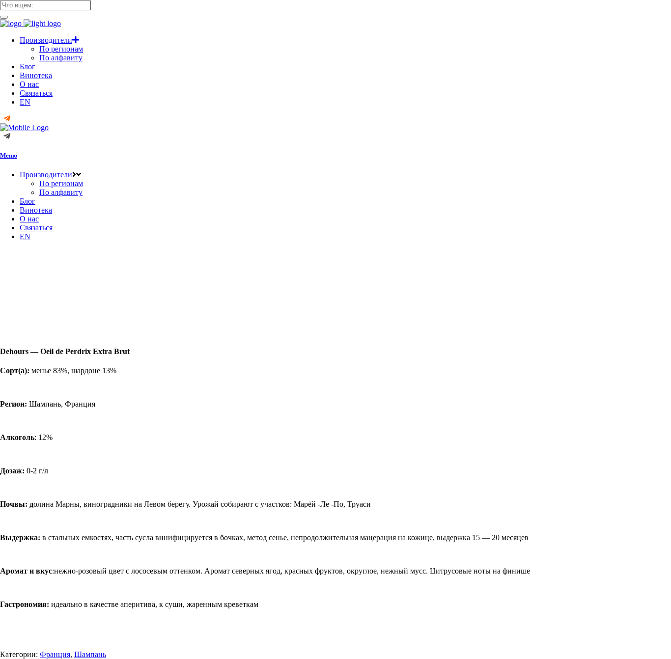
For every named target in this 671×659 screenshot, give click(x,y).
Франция (55, 654)
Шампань (90, 654)
